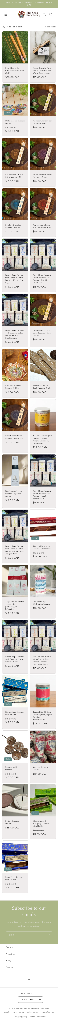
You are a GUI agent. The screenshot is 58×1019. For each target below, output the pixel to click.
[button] (6, 14)
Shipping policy (21, 1017)
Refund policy (32, 1012)
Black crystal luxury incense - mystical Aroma (14, 493)
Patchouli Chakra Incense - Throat (13, 226)
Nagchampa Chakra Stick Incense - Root (42, 226)
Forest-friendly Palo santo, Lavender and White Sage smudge (42, 70)
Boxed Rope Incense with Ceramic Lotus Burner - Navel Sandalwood (42, 495)
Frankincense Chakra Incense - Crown (42, 175)
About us (10, 954)
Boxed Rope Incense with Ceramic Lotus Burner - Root (14, 659)
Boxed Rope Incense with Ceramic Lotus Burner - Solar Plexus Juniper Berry (14, 550)
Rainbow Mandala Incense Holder (13, 386)
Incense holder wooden (11, 768)
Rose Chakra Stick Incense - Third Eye (14, 437)
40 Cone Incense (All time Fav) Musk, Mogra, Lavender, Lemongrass (42, 439)
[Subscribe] (48, 934)
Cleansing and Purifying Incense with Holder (41, 823)
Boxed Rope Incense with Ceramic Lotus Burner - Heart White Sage (14, 279)
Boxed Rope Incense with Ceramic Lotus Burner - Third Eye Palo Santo (42, 279)
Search (9, 947)
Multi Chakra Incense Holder (15, 122)
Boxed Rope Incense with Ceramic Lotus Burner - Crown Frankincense (14, 334)
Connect (10, 967)
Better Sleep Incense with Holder (14, 713)
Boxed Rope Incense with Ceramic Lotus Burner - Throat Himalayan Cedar (42, 660)
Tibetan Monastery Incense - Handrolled (42, 547)
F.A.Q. (9, 961)
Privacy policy (18, 1012)
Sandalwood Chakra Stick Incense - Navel (14, 175)
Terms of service (47, 1012)
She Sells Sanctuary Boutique (27, 1008)
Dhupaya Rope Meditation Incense (41, 602)
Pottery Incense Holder (12, 822)
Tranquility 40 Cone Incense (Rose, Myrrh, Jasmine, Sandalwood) (42, 716)
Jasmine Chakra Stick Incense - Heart (42, 122)
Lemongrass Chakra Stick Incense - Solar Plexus (42, 332)
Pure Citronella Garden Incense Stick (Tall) (14, 70)
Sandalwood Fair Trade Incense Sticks (42, 386)
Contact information (38, 1017)
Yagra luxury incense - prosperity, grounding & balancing (14, 605)
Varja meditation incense (40, 768)
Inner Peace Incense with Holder (14, 878)
